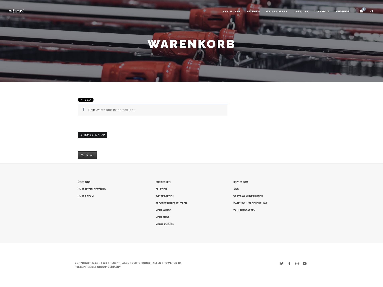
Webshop (322, 11)
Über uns (301, 11)
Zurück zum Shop (93, 135)
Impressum (240, 182)
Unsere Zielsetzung (92, 189)
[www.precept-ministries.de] (16, 10)
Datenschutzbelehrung (250, 203)
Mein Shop (162, 217)
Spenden (342, 11)
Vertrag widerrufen (248, 196)
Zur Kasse (87, 155)
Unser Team (86, 196)
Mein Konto (163, 210)
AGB (236, 189)
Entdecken (232, 11)
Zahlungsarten (244, 210)
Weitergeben (277, 11)
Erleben (253, 11)
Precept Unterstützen (171, 203)
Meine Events (165, 224)
